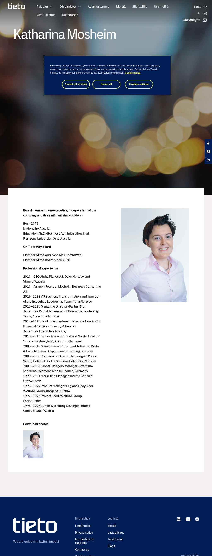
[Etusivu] (16, 6)
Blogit (111, 546)
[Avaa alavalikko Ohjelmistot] (79, 6)
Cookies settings (139, 84)
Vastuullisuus (45, 15)
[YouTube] (188, 518)
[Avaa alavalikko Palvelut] (51, 6)
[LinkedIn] (179, 518)
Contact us (82, 549)
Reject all (106, 84)
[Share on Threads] (208, 151)
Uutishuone (70, 15)
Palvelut (42, 6)
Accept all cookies (76, 84)
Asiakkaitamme (99, 6)
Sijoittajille (139, 6)
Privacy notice (84, 532)
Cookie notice (132, 72)
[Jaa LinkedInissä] (208, 159)
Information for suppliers (84, 541)
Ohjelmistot (68, 6)
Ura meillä (161, 6)
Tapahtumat (115, 539)
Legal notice (83, 526)
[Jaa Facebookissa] (208, 143)
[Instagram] (197, 518)
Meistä (121, 6)
